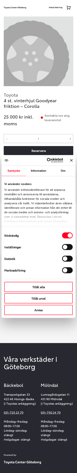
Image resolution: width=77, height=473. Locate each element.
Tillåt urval (38, 298)
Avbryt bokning (55, 7)
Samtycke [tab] (13, 170)
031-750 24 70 (50, 412)
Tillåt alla (38, 287)
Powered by (10, 455)
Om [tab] (63, 170)
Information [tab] (38, 170)
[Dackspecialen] (15, 6)
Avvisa (38, 310)
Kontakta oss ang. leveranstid (57, 117)
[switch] (67, 247)
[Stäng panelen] (71, 160)
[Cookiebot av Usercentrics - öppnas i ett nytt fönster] (47, 160)
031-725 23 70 (13, 412)
